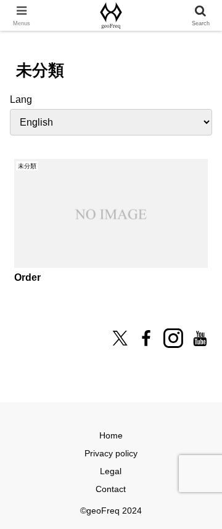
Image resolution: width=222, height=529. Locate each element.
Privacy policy (111, 453)
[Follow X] (119, 338)
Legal (110, 471)
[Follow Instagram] (173, 338)
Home (111, 435)
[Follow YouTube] (199, 338)
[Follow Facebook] (146, 338)
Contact (111, 489)
